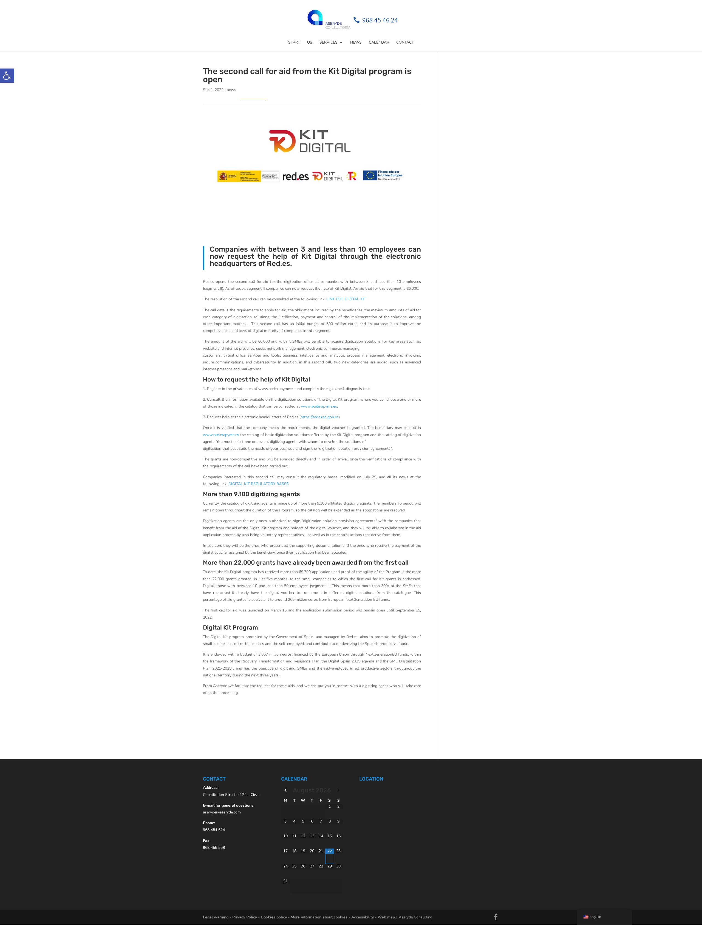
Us (309, 43)
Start (294, 43)
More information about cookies (319, 917)
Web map (386, 917)
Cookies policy (274, 917)
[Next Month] (338, 790)
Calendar (379, 43)
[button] (7, 76)
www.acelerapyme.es (319, 406)
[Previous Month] (285, 790)
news (231, 89)
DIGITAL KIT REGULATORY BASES (258, 483)
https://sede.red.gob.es (320, 417)
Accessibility (362, 917)
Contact (405, 43)
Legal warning (215, 917)
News (356, 43)
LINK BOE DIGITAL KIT (346, 299)
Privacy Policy (244, 917)
